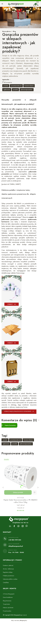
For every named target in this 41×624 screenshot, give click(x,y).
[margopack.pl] (26, 615)
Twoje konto (6, 604)
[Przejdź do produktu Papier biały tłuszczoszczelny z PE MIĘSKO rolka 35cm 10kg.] (20, 477)
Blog (14, 31)
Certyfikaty (6, 582)
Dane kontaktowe (7, 597)
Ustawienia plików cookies (10, 579)
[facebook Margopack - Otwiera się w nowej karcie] (14, 526)
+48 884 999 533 (14, 540)
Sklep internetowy (18, 620)
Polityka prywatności (8, 576)
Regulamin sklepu (7, 572)
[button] (2, 4)
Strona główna (6, 31)
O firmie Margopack (8, 594)
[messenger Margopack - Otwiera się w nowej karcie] (18, 526)
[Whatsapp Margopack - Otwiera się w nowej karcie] (27, 526)
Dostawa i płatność (8, 565)
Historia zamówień (8, 608)
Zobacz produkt (18, 492)
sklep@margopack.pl (15, 546)
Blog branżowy (7, 601)
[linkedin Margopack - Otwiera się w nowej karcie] (10, 526)
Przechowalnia (7, 611)
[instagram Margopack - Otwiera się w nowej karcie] (22, 526)
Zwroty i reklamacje (8, 569)
